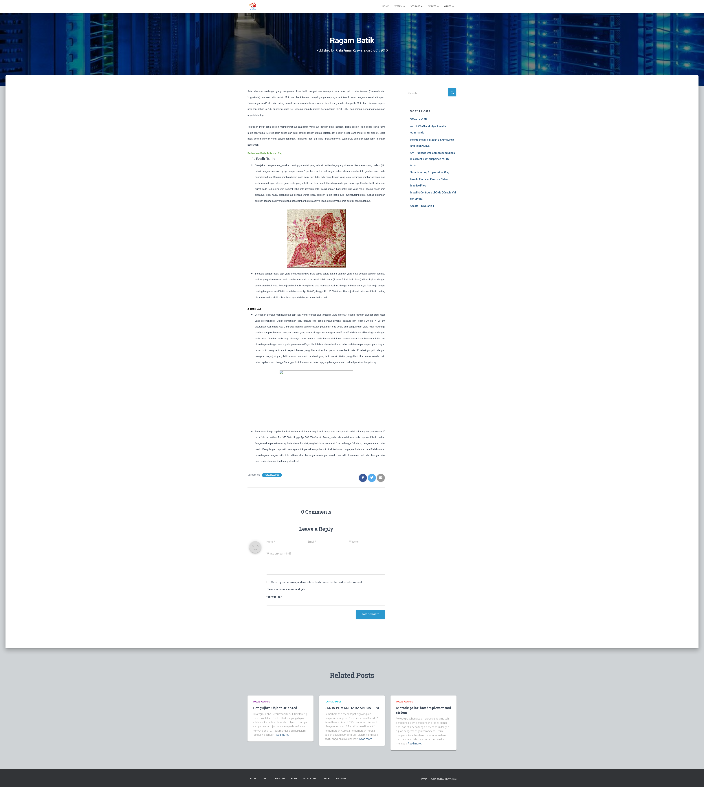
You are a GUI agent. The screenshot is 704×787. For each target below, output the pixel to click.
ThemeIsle (450, 778)
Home (385, 6)
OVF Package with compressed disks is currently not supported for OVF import (432, 159)
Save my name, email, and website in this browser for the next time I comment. (316, 582)
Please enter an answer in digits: (286, 589)
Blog (253, 778)
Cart (265, 778)
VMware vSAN (418, 119)
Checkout (279, 778)
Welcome (341, 778)
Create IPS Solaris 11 (423, 205)
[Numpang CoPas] (253, 6)
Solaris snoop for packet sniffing (430, 172)
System (398, 6)
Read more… (282, 734)
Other (448, 6)
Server (432, 6)
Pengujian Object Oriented (275, 708)
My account (310, 778)
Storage (415, 6)
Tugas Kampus (272, 475)
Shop (327, 778)
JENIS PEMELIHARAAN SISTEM (351, 708)
